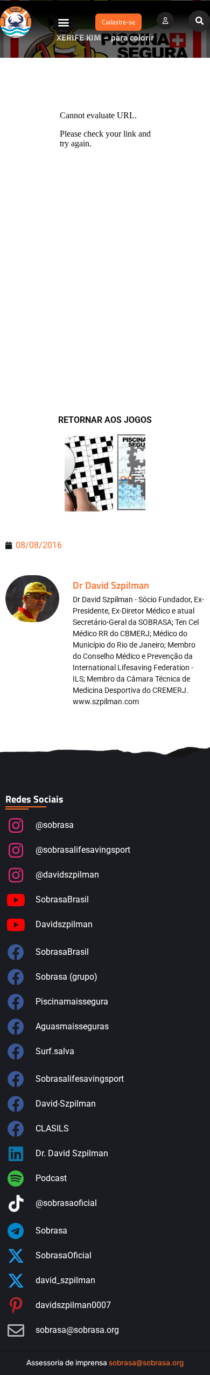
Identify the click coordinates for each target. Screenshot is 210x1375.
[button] (63, 22)
